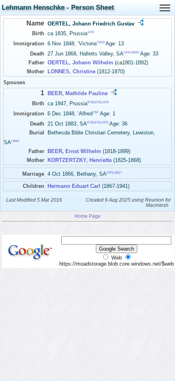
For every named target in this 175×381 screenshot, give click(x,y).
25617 (118, 172)
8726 (98, 102)
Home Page (87, 216)
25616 (135, 52)
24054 (15, 141)
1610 (101, 42)
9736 (90, 102)
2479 (90, 32)
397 (96, 112)
